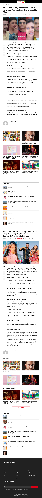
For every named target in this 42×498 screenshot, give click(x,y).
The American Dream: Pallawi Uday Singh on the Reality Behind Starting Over (21, 196)
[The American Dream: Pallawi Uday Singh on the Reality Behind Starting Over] (5, 197)
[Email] (4, 55)
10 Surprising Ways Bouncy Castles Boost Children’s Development (30, 172)
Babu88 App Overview (7, 142)
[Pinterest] (4, 52)
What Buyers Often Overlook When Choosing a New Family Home (19, 186)
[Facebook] (4, 45)
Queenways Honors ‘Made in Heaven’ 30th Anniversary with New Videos (29, 143)
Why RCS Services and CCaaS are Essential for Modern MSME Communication (21, 211)
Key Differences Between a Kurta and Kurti (15, 217)
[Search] (37, 2)
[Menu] (4, 2)
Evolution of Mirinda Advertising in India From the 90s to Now (18, 206)
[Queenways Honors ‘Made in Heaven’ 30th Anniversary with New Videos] (30, 136)
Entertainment (19, 14)
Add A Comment (21, 177)
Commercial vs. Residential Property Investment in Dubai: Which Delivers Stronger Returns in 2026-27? (22, 202)
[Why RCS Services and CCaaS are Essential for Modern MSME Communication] (5, 213)
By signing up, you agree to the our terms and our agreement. (16, 489)
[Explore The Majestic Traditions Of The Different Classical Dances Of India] (30, 150)
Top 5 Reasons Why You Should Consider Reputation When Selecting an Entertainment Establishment (11, 157)
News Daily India (8, 14)
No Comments (26, 14)
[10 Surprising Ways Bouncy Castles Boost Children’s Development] (30, 165)
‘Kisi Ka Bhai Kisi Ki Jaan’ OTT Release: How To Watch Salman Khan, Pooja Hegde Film (11, 172)
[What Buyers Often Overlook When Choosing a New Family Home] (5, 187)
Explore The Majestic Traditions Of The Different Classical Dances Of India (30, 157)
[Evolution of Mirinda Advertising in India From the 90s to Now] (5, 208)
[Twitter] (4, 48)
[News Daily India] (21, 1)
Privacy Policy (22, 489)
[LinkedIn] (4, 50)
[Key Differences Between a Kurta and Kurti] (5, 218)
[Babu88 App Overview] (11, 136)
